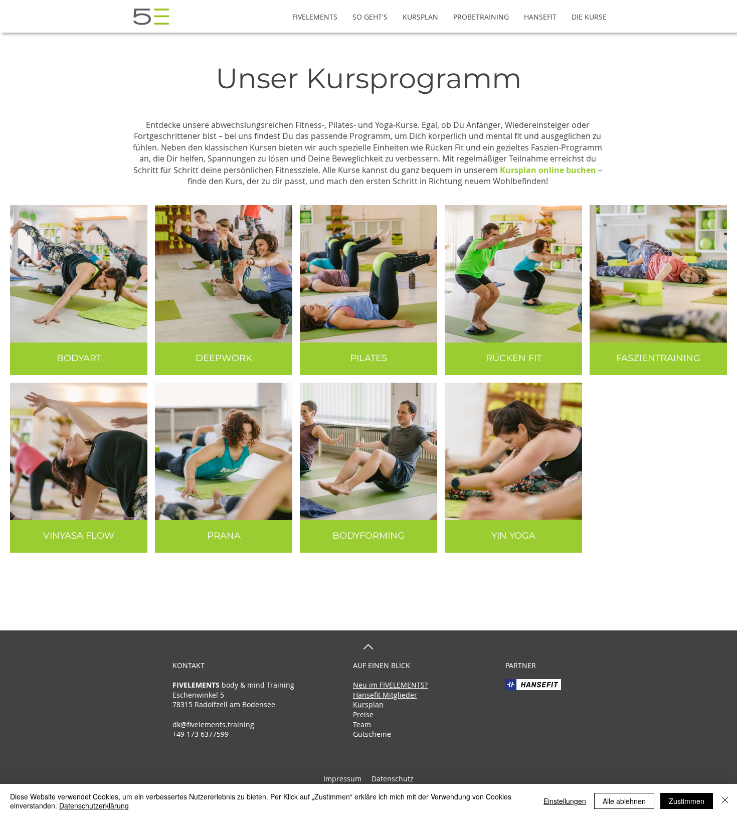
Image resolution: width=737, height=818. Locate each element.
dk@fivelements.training (213, 724)
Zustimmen (686, 801)
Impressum (342, 778)
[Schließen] (725, 801)
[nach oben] (368, 647)
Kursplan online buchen (548, 170)
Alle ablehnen (624, 801)
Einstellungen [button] (564, 801)
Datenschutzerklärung (94, 805)
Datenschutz (392, 778)
